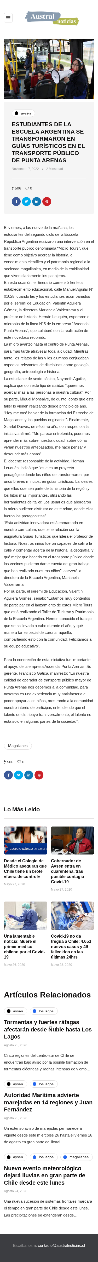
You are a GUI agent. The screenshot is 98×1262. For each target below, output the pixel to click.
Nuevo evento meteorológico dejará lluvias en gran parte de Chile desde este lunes (44, 1175)
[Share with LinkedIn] (36, 201)
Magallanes (18, 745)
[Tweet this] (26, 201)
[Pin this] (46, 201)
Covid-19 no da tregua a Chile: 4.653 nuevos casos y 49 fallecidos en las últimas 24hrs (71, 946)
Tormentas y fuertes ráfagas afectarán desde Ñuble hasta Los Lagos (48, 1029)
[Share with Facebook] (16, 201)
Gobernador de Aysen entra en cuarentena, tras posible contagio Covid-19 (67, 871)
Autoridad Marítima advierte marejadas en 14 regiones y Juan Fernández (48, 1102)
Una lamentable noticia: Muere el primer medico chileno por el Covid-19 (24, 946)
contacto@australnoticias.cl (61, 1245)
